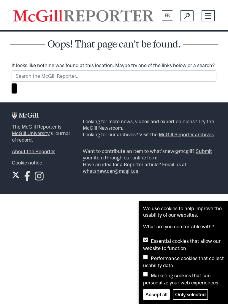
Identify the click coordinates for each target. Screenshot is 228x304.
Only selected (190, 294)
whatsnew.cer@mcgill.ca (110, 171)
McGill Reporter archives (186, 134)
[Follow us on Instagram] (39, 178)
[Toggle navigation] (208, 16)
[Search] (187, 15)
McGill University (31, 133)
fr (167, 15)
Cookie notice (27, 163)
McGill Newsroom (102, 128)
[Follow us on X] (16, 175)
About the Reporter (33, 151)
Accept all (156, 294)
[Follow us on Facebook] (27, 178)
